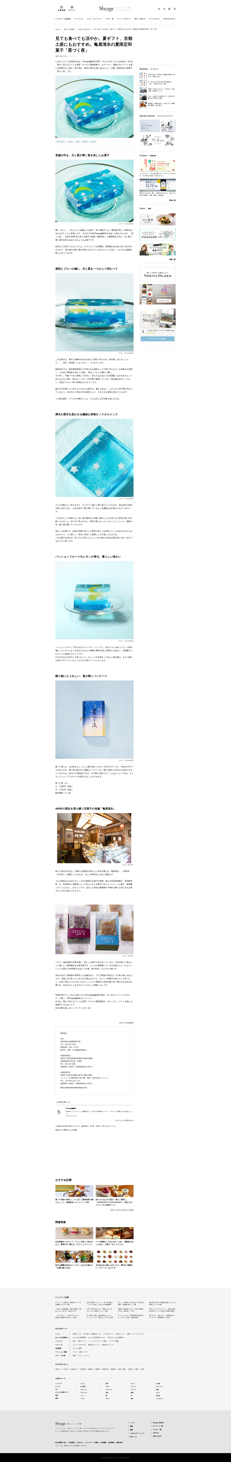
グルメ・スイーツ (84, 29)
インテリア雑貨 (114, 1341)
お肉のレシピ (120, 1334)
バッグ (75, 1352)
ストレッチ (59, 1345)
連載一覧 (172, 259)
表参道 (90, 1369)
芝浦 (142, 1369)
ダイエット (83, 1389)
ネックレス (109, 1389)
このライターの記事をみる (124, 1120)
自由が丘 (74, 1369)
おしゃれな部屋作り (61, 1337)
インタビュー (160, 1398)
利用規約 (72, 1442)
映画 (132, 1392)
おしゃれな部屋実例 (79, 1337)
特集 (131, 1426)
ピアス (108, 1386)
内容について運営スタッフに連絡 (66, 1130)
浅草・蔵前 (121, 1369)
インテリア (59, 1341)
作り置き (83, 1386)
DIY (56, 1389)
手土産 (93, 142)
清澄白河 (105, 1369)
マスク (158, 1392)
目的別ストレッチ (94, 1345)
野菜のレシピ (77, 1334)
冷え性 (158, 1395)
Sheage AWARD (158, 1423)
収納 (56, 1395)
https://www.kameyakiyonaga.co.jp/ (73, 1087)
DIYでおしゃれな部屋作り (116, 1337)
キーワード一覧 (158, 1426)
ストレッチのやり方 (79, 1345)
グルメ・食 (71, 56)
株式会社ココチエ (68, 1445)
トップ (57, 29)
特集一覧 (172, 200)
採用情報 (111, 1442)
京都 (77, 142)
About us (80, 1442)
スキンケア (83, 1392)
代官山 (57, 1369)
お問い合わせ (157, 1436)
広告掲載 (103, 1442)
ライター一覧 (157, 1429)
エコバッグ (159, 1386)
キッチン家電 (77, 1348)
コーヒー (133, 1386)
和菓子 (85, 142)
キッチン (58, 1386)
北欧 (107, 1392)
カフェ (133, 1383)
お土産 (70, 142)
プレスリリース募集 (91, 1442)
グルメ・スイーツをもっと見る (122, 1210)
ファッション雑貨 (61, 1352)
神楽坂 (113, 1369)
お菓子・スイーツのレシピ (135, 1334)
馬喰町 (97, 1369)
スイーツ (133, 1389)
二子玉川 (65, 1369)
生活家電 (58, 1348)
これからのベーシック (137, 1433)
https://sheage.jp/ (71, 1116)
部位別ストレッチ (107, 1345)
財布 (107, 1383)
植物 (56, 1398)
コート (82, 1395)
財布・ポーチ (83, 1352)
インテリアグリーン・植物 (97, 1341)
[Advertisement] (75, 1152)
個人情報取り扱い (61, 1442)
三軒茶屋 (82, 1369)
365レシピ (133, 1437)
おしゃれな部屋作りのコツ (96, 1337)
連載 (131, 1430)
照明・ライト (82, 1341)
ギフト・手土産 (69, 29)
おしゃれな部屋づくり (62, 1392)
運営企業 (119, 1442)
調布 (136, 1369)
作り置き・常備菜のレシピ (92, 1334)
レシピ (57, 1334)
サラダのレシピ (108, 1334)
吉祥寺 (130, 1369)
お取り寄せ (61, 142)
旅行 (132, 1398)
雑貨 (74, 1355)
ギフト (108, 1398)
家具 (74, 1341)
